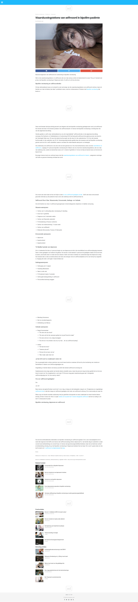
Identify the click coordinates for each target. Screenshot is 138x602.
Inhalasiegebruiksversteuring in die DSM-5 (55, 549)
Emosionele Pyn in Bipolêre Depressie (54, 465)
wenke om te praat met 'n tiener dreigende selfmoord (73, 396)
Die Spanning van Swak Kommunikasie (54, 526)
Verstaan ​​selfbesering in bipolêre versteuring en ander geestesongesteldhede (64, 493)
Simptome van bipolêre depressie (53, 479)
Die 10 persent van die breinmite (53, 577)
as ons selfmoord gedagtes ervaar (72, 194)
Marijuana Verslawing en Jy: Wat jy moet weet (56, 556)
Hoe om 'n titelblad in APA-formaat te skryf (55, 512)
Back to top (69, 594)
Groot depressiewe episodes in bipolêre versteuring (57, 486)
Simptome (47, 14)
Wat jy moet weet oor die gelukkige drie (54, 563)
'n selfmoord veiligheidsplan (52, 448)
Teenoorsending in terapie (51, 532)
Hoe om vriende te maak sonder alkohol (55, 519)
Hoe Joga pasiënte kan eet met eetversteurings (57, 570)
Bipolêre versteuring (39, 14)
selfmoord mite (39, 391)
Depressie (53, 14)
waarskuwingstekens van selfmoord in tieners (76, 155)
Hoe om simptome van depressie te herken (55, 472)
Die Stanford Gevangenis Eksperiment (54, 539)
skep (63, 448)
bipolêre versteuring (92, 89)
